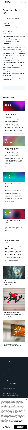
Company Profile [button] (6, 369)
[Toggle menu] (26, 2)
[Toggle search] (22, 2)
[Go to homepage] (7, 2)
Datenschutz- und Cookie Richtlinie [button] (10, 383)
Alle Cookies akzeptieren (20, 427)
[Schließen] (26, 399)
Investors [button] (4, 374)
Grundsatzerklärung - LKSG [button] (11, 395)
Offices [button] (4, 372)
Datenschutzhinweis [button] (9, 386)
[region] (14, 414)
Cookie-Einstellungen (6, 427)
